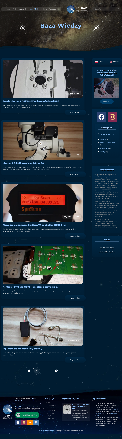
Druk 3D (103, 139)
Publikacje (104, 148)
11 (52, 371)
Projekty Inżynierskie (20, 9)
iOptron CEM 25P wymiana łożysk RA (23, 163)
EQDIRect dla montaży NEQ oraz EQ (22, 348)
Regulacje (52, 9)
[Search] (118, 9)
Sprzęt (102, 152)
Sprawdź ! (115, 409)
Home (8, 9)
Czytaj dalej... (75, 112)
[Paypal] (36, 422)
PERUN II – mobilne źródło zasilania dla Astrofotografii (107, 72)
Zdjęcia (44, 9)
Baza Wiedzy (34, 9)
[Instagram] (112, 117)
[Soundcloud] (30, 422)
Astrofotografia (107, 134)
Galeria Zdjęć (51, 410)
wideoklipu (99, 413)
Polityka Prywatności (50, 417)
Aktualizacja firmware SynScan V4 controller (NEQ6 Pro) (34, 225)
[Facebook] (101, 117)
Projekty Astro (51, 405)
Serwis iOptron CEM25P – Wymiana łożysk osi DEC (31, 101)
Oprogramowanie (107, 143)
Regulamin (50, 413)
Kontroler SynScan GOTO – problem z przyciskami (30, 287)
